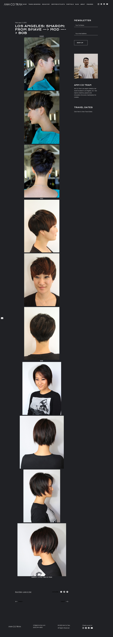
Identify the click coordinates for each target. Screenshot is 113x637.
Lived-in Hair (27, 592)
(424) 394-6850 (38, 627)
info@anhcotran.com (39, 625)
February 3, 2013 (20, 23)
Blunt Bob (18, 592)
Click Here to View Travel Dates (83, 111)
